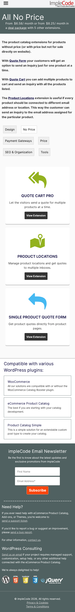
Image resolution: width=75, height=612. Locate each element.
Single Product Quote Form (37, 317)
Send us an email (12, 554)
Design (10, 129)
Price (43, 141)
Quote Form (17, 61)
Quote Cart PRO (37, 196)
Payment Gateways (18, 141)
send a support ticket (14, 520)
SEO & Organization (18, 152)
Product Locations (21, 98)
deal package (17, 28)
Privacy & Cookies (37, 602)
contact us (34, 539)
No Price (29, 129)
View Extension (36, 215)
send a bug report (21, 532)
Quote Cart (17, 79)
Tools (44, 152)
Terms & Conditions (37, 606)
